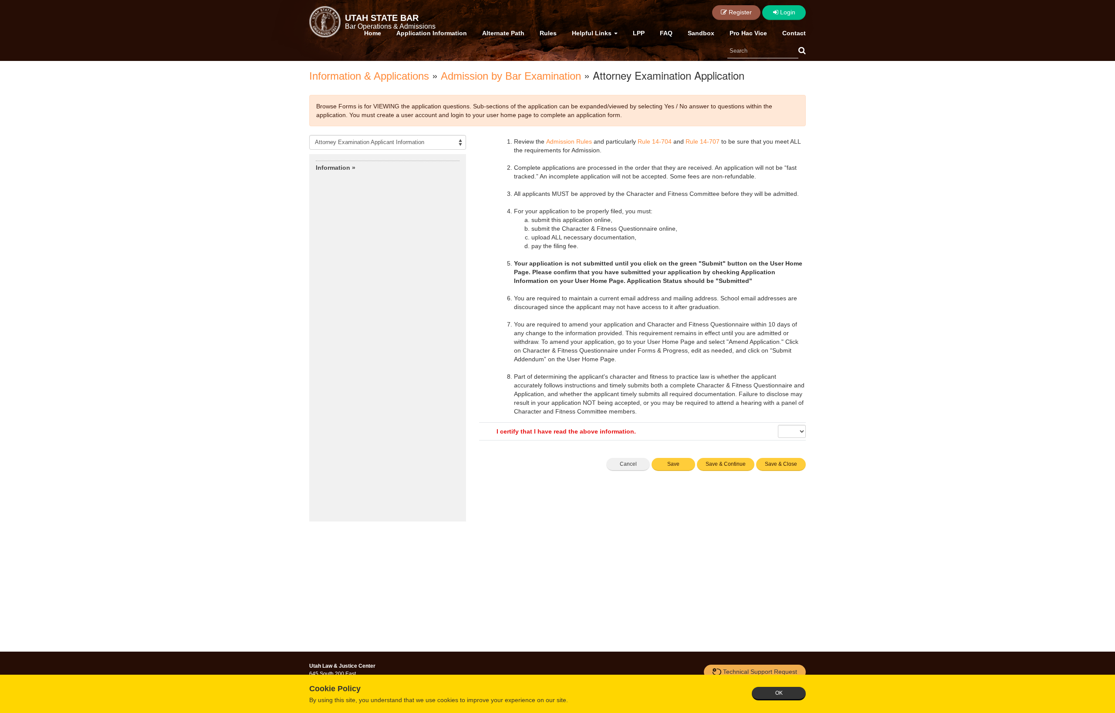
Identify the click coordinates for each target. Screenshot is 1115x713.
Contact (794, 33)
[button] (802, 50)
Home (372, 33)
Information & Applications (369, 76)
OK (779, 693)
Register (739, 12)
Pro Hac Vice (748, 33)
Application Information (431, 33)
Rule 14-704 (655, 141)
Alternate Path (503, 33)
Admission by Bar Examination (511, 76)
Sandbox (701, 33)
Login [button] (786, 12)
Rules (548, 33)
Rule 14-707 (703, 141)
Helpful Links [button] (592, 33)
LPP (639, 33)
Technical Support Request (760, 671)
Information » (335, 167)
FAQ (666, 33)
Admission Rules (569, 141)
